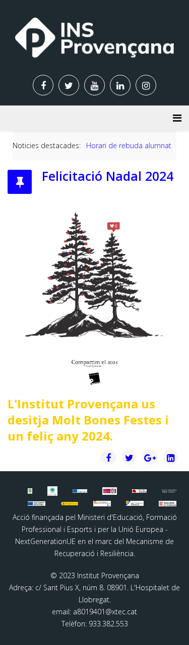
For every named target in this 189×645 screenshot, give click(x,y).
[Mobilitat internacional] (80, 490)
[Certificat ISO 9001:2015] (109, 491)
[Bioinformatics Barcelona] (30, 490)
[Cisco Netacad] (169, 491)
